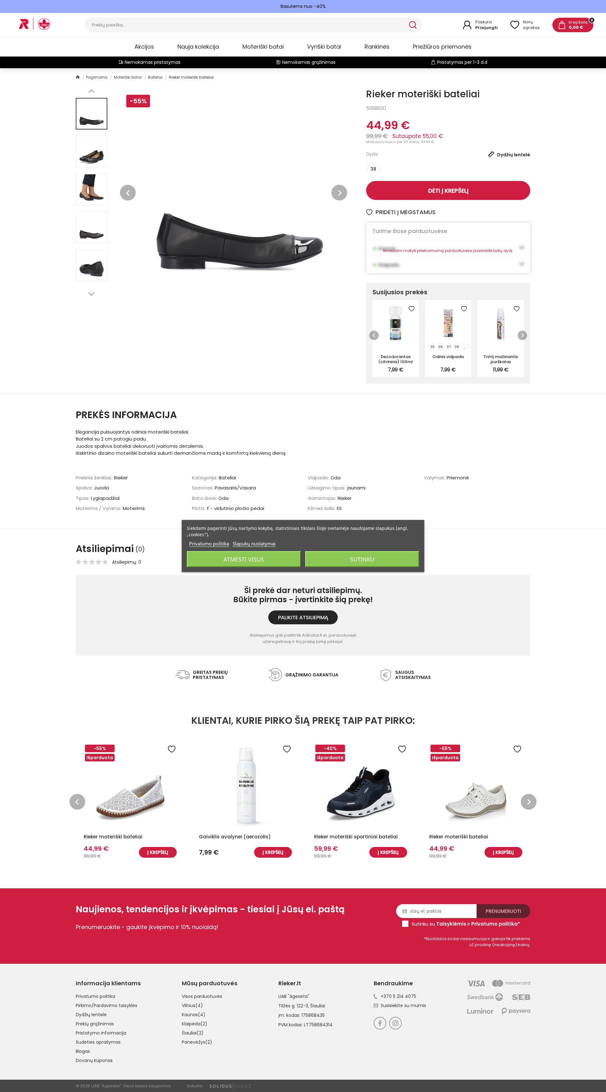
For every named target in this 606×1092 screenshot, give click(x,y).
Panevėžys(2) (197, 1042)
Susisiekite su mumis (403, 1005)
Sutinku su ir (466, 924)
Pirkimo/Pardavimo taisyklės (106, 1005)
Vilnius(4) (192, 1005)
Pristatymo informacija (101, 1033)
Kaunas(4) (193, 1014)
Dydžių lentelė (91, 1014)
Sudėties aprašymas (98, 1042)
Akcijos (144, 47)
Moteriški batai (263, 47)
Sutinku (362, 559)
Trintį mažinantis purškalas (501, 359)
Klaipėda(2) (194, 1024)
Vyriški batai (324, 47)
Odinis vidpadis (448, 357)
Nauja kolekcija (198, 47)
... (464, 347)
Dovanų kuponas (94, 1060)
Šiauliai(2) (193, 1033)
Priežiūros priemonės (442, 47)
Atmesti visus (243, 559)
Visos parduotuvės (202, 996)
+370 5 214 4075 (398, 996)
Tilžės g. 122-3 (293, 1006)
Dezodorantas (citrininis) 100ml (395, 359)
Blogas (83, 1051)
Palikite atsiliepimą (303, 617)
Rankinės (377, 47)
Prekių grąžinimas (95, 1024)
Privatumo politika (95, 996)
